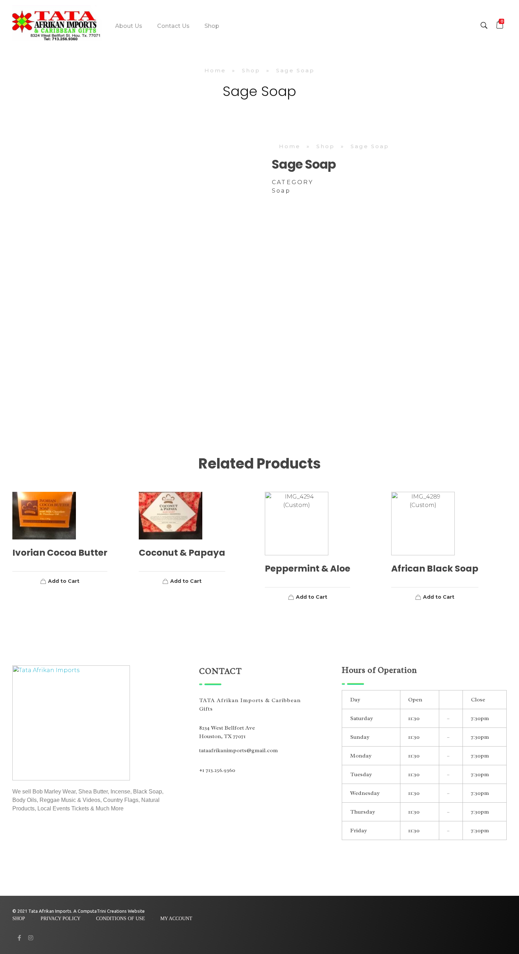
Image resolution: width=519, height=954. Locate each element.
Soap (281, 190)
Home (215, 70)
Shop (251, 70)
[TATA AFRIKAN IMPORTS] (57, 24)
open (506, 155)
